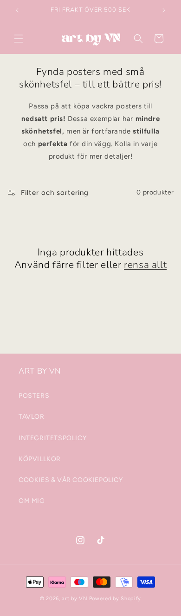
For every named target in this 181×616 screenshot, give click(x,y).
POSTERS (34, 396)
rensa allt (145, 265)
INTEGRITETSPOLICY (52, 438)
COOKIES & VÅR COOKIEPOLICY (71, 480)
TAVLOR (32, 417)
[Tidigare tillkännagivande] (17, 10)
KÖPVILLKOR (40, 459)
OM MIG (32, 501)
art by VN (74, 599)
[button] (18, 38)
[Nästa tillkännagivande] (164, 10)
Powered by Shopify (115, 599)
